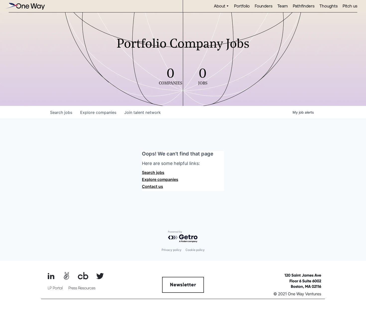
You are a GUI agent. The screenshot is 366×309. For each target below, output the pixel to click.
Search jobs (153, 172)
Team (282, 5)
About (219, 5)
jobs (61, 112)
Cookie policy (195, 250)
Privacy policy (172, 250)
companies (98, 112)
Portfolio (242, 5)
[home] (25, 6)
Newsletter (183, 285)
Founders (263, 5)
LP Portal (55, 288)
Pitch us (350, 5)
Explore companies (160, 179)
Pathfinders (303, 5)
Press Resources (82, 288)
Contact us (152, 186)
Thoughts (328, 5)
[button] (221, 6)
